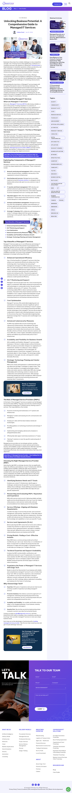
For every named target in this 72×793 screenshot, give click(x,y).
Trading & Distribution (41, 748)
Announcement (55, 121)
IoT (58, 188)
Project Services (23, 741)
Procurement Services (25, 734)
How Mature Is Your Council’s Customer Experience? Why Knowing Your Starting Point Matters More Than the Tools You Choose (57, 62)
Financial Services (41, 743)
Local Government (41, 753)
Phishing (61, 200)
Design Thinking (23, 750)
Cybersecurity (55, 105)
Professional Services (24, 739)
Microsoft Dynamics (56, 148)
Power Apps (54, 167)
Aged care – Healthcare (42, 740)
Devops (21, 748)
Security (53, 101)
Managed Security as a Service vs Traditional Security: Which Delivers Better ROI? (57, 37)
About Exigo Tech (41, 764)
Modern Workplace (56, 164)
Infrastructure (5, 739)
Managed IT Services (56, 130)
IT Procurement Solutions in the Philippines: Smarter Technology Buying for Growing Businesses (57, 89)
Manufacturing (40, 735)
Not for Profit (39, 750)
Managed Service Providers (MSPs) (20, 147)
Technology (54, 117)
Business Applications (57, 151)
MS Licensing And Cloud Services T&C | (38, 789)
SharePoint (54, 161)
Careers (38, 771)
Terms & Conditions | (22, 789)
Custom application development (56, 184)
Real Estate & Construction (43, 745)
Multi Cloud (54, 180)
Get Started (27, 647)
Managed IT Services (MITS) (18, 104)
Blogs (54, 769)
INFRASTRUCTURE (55, 157)
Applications (54, 145)
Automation (54, 127)
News (52, 188)
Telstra (53, 170)
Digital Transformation (55, 138)
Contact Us (57, 4)
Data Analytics (55, 141)
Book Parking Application (60, 739)
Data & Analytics (6, 749)
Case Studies (22, 8)
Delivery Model (6, 736)
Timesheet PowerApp (59, 755)
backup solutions (24, 180)
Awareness (54, 203)
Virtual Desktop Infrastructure (55, 192)
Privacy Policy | (13, 789)
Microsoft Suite (55, 108)
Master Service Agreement (56, 789)
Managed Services (57, 31)
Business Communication (55, 196)
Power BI (53, 200)
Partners (38, 769)
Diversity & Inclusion (41, 766)
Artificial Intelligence (57, 124)
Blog (15, 8)
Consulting (54, 54)
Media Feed (54, 216)
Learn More (27, 393)
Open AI (53, 209)
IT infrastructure (35, 65)
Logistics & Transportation (43, 738)
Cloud (52, 111)
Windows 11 (54, 173)
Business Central (56, 177)
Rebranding (54, 206)
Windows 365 (54, 213)
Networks (54, 154)
